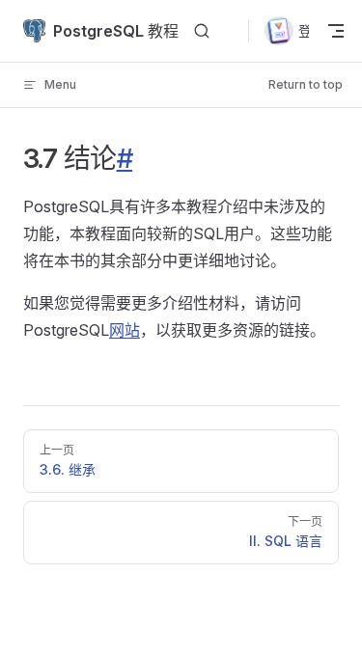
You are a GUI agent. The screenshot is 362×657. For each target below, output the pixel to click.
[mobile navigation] (335, 31)
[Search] (202, 31)
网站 (124, 330)
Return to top (305, 84)
